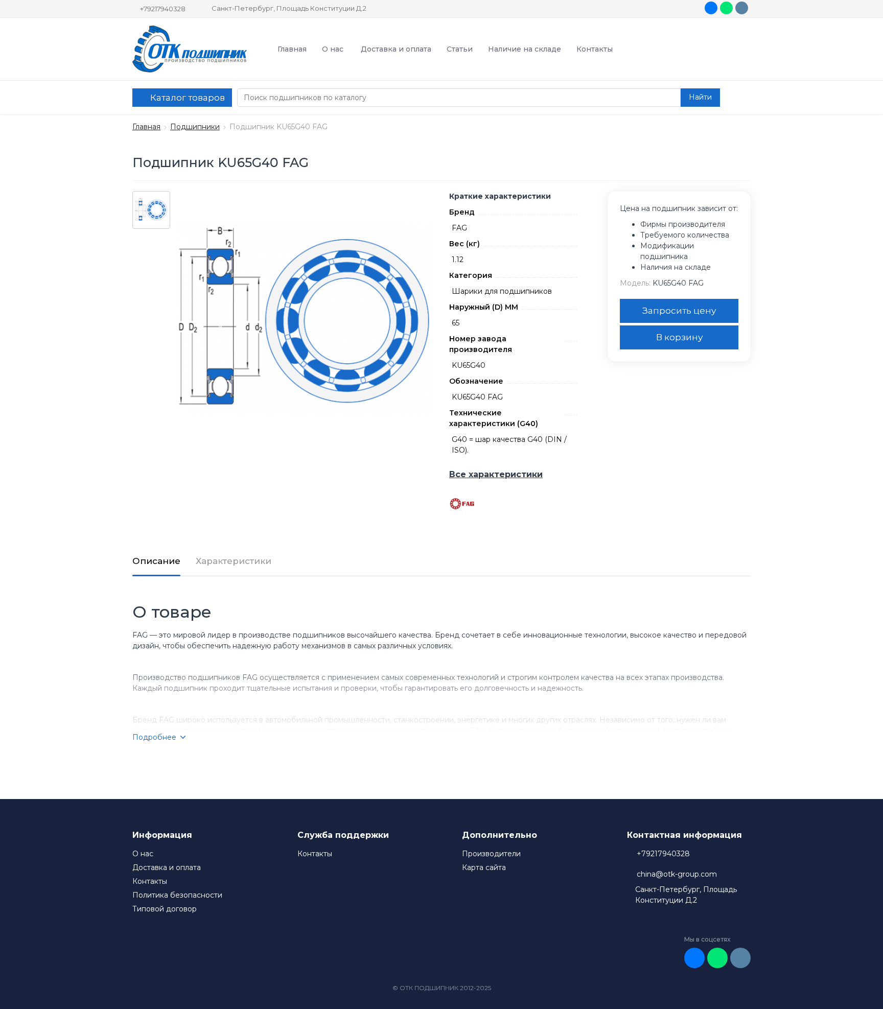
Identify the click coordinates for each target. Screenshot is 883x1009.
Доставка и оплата (396, 49)
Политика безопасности (177, 895)
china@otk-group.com (677, 874)
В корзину (679, 337)
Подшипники (195, 126)
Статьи (460, 49)
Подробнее (154, 737)
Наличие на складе (524, 49)
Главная (292, 49)
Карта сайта (484, 867)
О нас (332, 49)
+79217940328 (162, 9)
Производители (491, 853)
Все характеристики (496, 474)
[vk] (711, 8)
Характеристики (233, 561)
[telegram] (741, 8)
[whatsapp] (726, 8)
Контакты (594, 49)
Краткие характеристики (500, 196)
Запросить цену (679, 311)
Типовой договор (164, 908)
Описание (156, 561)
